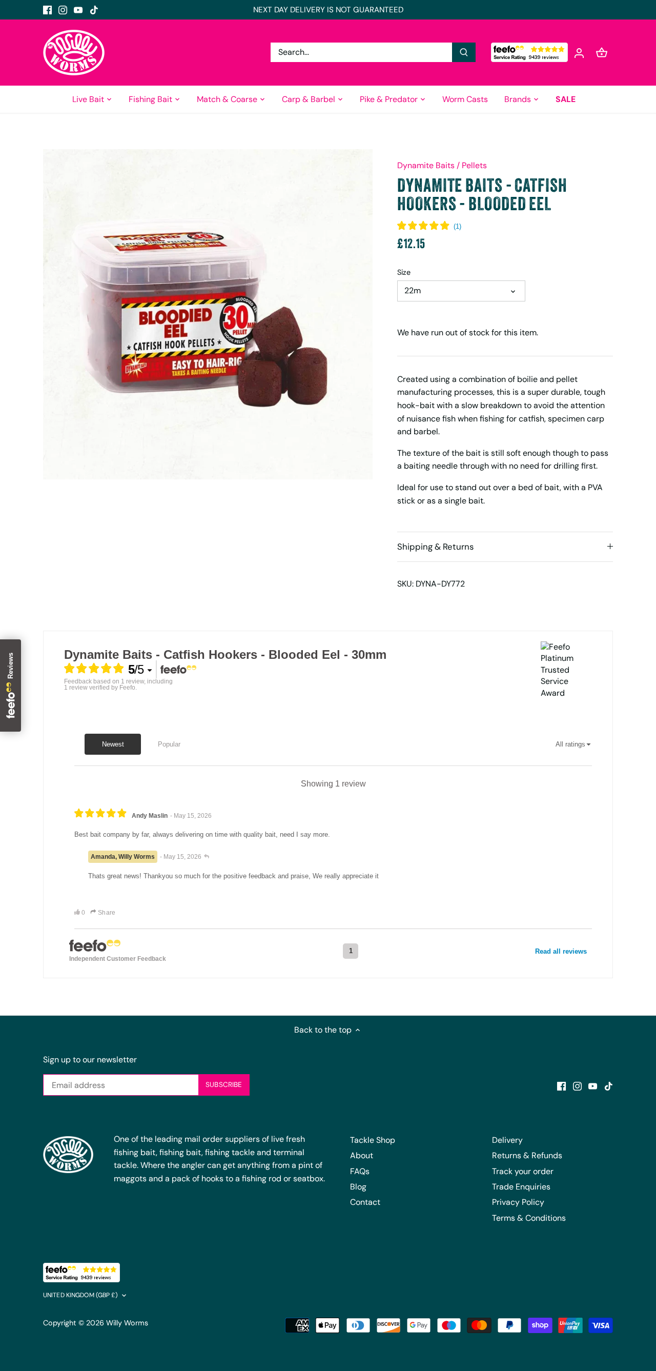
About (361, 1155)
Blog (358, 1186)
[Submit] (464, 52)
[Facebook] (47, 9)
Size (404, 272)
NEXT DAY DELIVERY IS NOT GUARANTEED (328, 10)
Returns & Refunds (527, 1155)
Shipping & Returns (435, 546)
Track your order (523, 1171)
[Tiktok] (94, 9)
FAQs (360, 1171)
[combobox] (362, 52)
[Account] (579, 52)
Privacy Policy (518, 1202)
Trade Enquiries (521, 1186)
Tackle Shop (372, 1140)
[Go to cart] (602, 52)
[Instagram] (62, 9)
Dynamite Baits (426, 165)
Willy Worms (127, 1322)
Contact (365, 1202)
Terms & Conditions (529, 1218)
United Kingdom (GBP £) (80, 1295)
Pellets (474, 165)
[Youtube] (78, 9)
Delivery (507, 1140)
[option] (208, 314)
